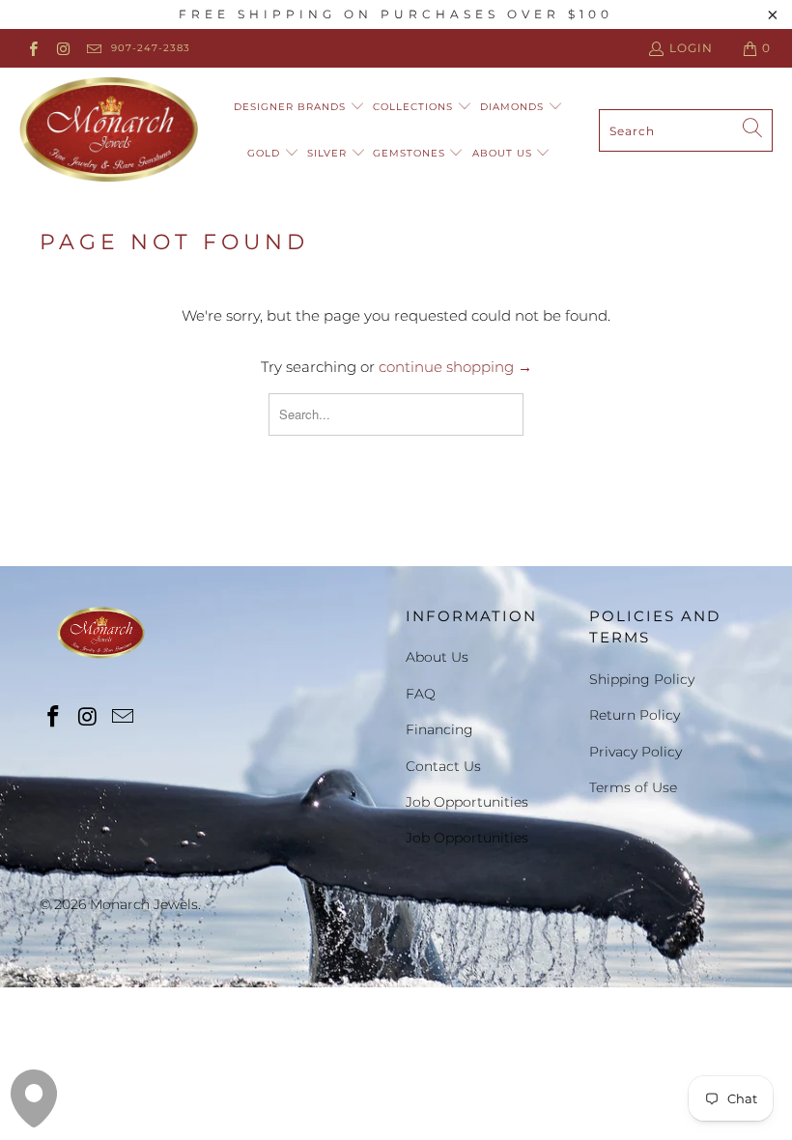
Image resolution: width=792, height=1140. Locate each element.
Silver (329, 153)
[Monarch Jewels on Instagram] (62, 48)
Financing (439, 729)
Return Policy (634, 715)
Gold (265, 153)
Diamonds (514, 106)
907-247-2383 (150, 48)
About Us (504, 153)
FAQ (421, 693)
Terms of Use (633, 787)
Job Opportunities (467, 802)
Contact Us (443, 766)
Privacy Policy (635, 751)
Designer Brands (292, 106)
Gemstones (411, 153)
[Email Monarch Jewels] (93, 48)
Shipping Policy (641, 679)
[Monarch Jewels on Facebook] (32, 48)
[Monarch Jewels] (108, 130)
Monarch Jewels (144, 904)
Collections (415, 106)
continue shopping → (455, 366)
